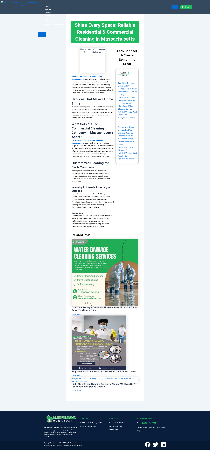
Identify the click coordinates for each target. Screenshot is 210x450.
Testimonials (50, 22)
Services (48, 13)
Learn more (76, 314)
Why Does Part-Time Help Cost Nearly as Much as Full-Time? (104, 371)
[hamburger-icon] (175, 7)
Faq (46, 19)
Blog (47, 28)
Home (47, 7)
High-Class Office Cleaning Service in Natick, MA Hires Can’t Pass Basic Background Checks (104, 385)
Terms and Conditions (54, 25)
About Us (48, 10)
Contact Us (49, 16)
